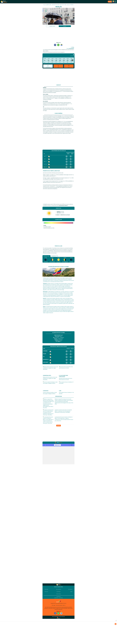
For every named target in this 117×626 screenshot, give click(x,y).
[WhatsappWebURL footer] (58, 613)
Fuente (70, 48)
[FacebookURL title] (55, 44)
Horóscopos (59, 591)
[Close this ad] (116, 620)
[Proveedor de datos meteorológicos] (58, 617)
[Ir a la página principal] (4, 2)
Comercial (56, 597)
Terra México (70, 589)
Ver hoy (64, 26)
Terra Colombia (58, 589)
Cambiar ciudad (52, 26)
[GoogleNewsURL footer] (61, 613)
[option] (48, 66)
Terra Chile (46, 589)
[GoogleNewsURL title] (61, 44)
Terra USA (46, 591)
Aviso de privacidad (59, 605)
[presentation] (72, 60)
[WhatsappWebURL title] (58, 44)
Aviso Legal (53, 605)
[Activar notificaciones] (115, 624)
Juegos (71, 591)
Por (72, 47)
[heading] (58, 425)
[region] (58, 34)
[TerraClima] (113, 2)
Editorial (61, 597)
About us (64, 605)
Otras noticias (58, 593)
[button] (11, 39)
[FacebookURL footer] (55, 613)
